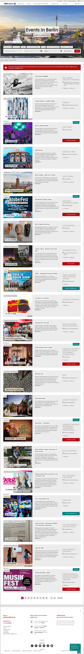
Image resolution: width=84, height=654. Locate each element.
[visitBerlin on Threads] (36, 645)
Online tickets (68, 51)
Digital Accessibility (27, 650)
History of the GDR (66, 299)
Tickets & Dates (71, 140)
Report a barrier (37, 650)
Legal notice (7, 650)
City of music (74, 350)
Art (5, 396)
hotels (36, 627)
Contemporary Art (73, 399)
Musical (6, 421)
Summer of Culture (66, 350)
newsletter (9, 623)
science (74, 250)
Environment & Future (67, 250)
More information (71, 288)
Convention (5, 630)
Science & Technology (11, 148)
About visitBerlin (7, 626)
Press (4, 628)
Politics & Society (66, 79)
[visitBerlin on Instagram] (44, 645)
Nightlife (7, 496)
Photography (8, 74)
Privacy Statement (16, 650)
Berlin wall (65, 324)
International (69, 77)
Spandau (76, 202)
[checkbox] (7, 47)
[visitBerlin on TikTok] (48, 645)
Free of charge (66, 102)
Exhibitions (7, 123)
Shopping (65, 274)
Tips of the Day (9, 42)
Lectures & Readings (10, 296)
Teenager (69, 127)
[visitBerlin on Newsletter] (52, 645)
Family (6, 271)
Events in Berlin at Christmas (68, 354)
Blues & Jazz (7, 345)
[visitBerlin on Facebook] (32, 645)
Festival (6, 197)
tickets (42, 627)
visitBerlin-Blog (61, 615)
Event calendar (42, 35)
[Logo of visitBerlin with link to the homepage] (9, 3)
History (64, 77)
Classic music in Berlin (73, 575)
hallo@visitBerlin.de (9, 617)
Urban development (75, 79)
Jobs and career (7, 629)
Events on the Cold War (67, 477)
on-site (43, 622)
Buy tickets (71, 263)
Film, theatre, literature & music (14, 521)
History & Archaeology (11, 222)
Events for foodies (66, 201)
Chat (79, 652)
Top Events (18, 42)
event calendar (38, 632)
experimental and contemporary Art (70, 574)
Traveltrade (6, 632)
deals (45, 626)
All (2, 42)
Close (79, 644)
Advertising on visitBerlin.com (10, 633)
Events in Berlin (42, 30)
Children (64, 127)
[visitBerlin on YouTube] (40, 645)
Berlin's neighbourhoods (68, 202)
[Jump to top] (80, 611)
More (79, 47)
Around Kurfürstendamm (68, 352)
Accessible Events (71, 274)
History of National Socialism (69, 225)
